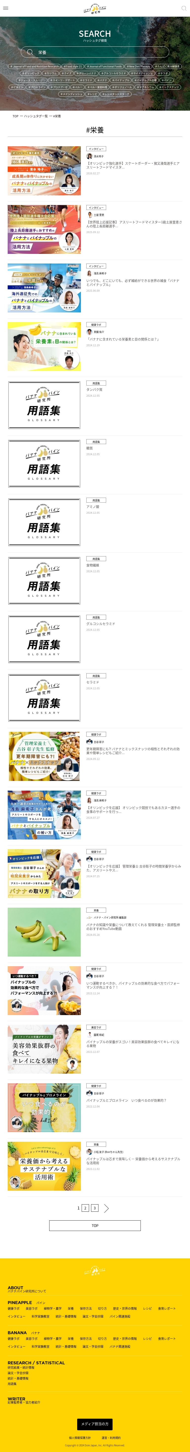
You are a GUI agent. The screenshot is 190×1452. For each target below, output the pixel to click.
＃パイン (166, 80)
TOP (95, 1225)
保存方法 (86, 1308)
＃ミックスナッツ (169, 87)
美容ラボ (32, 1308)
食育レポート (167, 1308)
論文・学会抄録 (93, 1316)
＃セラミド (86, 80)
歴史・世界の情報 (125, 1308)
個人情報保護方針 (80, 1438)
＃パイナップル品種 (145, 80)
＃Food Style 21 (73, 66)
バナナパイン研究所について (27, 1289)
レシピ (147, 1308)
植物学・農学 (53, 1308)
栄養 (71, 1308)
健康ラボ (14, 1308)
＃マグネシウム (145, 87)
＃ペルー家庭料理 (97, 87)
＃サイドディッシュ (142, 73)
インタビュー (16, 1316)
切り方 (102, 1308)
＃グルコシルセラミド (113, 73)
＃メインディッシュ (71, 94)
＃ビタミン (17, 87)
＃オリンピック (30, 73)
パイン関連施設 (120, 1316)
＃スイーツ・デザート (62, 80)
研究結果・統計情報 (21, 1367)
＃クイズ (66, 73)
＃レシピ (92, 94)
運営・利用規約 (111, 1438)
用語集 (12, 1383)
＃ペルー (77, 87)
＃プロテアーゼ (59, 87)
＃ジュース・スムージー (31, 80)
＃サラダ (163, 73)
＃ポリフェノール (122, 87)
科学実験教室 (40, 1316)
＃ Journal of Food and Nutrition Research (34, 66)
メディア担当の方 (95, 1423)
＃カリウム (50, 73)
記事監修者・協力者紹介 (24, 1400)
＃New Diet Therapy (138, 66)
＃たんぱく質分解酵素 (167, 66)
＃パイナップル (120, 80)
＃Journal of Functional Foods (104, 66)
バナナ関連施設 (120, 1346)
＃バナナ (102, 80)
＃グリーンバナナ (86, 73)
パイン (26, 1302)
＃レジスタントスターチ (115, 94)
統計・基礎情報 (66, 1316)
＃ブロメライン (37, 87)
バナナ (24, 1332)
